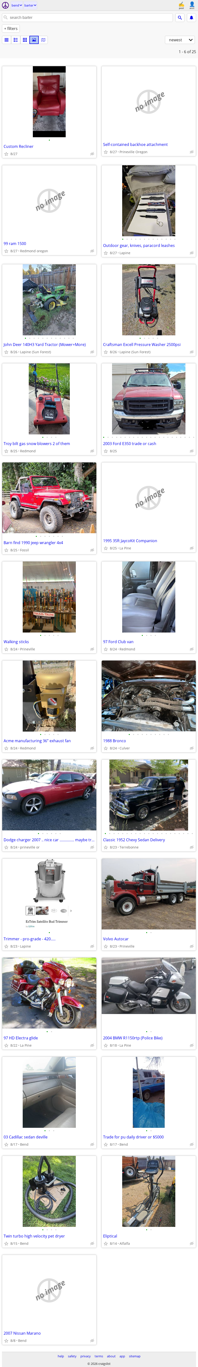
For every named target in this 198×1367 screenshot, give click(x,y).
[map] (43, 40)
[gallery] (34, 40)
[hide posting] (92, 154)
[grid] (24, 40)
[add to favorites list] (6, 154)
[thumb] (15, 40)
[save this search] (191, 17)
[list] (6, 40)
